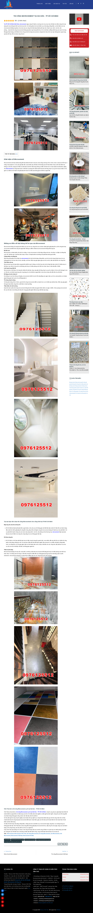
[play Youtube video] (79, 19)
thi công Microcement (44, 833)
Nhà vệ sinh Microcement (10, 854)
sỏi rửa (78, 389)
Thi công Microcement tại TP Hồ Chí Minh (13, 841)
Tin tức (65, 3)
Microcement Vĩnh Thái (20, 833)
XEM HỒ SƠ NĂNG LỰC (77, 38)
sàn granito (74, 389)
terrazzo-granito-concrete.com (45, 902)
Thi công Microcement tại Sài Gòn (43, 839)
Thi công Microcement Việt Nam (59, 854)
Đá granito (84, 393)
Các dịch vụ (56, 3)
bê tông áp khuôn (77, 385)
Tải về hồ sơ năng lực (68, 886)
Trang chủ (40, 3)
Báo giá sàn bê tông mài (74, 382)
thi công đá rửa (79, 393)
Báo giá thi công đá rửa (77, 384)
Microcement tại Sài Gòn (30, 839)
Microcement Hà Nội (28, 835)
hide (16, 154)
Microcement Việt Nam (17, 835)
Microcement (10, 833)
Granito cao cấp (83, 387)
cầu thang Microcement (33, 833)
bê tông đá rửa (84, 385)
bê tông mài (71, 385)
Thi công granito (75, 391)
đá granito (17, 880)
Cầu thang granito (73, 387)
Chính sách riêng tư (67, 888)
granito (78, 387)
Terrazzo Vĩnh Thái (44, 909)
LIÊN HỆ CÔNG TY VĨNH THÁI (79, 45)
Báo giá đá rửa (85, 384)
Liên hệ (71, 3)
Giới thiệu (48, 3)
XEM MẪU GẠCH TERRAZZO (78, 41)
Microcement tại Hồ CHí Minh (17, 839)
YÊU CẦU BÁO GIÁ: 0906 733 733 (79, 34)
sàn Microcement (55, 833)
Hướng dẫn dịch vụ (67, 890)
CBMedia (58, 909)
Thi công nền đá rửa (83, 391)
